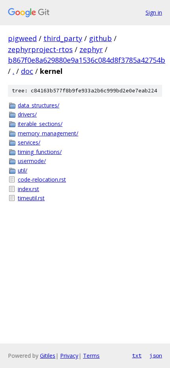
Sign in (153, 12)
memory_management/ (48, 133)
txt (137, 355)
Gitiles (47, 355)
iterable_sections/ (40, 124)
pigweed (22, 38)
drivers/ (27, 114)
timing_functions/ (40, 152)
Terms (91, 355)
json (155, 355)
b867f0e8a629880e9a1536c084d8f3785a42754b (86, 60)
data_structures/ (38, 105)
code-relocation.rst (42, 179)
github (100, 38)
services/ (29, 142)
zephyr (91, 49)
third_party (62, 38)
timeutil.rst (31, 198)
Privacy (69, 355)
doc (27, 71)
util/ (22, 170)
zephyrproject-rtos (40, 49)
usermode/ (32, 161)
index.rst (28, 189)
